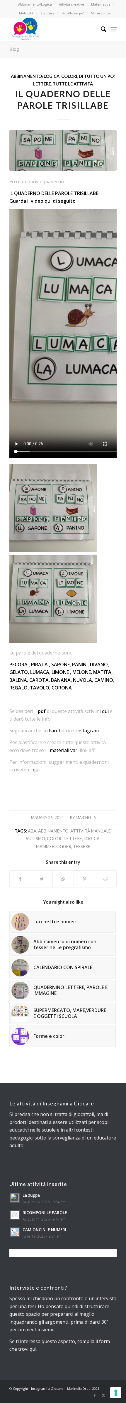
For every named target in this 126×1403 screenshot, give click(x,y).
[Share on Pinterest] (84, 879)
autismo (35, 838)
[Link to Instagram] (103, 1395)
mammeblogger (53, 846)
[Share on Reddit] (105, 879)
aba (32, 830)
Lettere (42, 83)
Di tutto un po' (96, 76)
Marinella (86, 817)
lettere (73, 838)
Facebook (59, 730)
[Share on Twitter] (41, 879)
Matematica (100, 4)
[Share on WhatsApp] (63, 879)
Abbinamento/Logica (35, 4)
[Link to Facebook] (94, 1395)
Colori (69, 76)
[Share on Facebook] (20, 879)
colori (55, 838)
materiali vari (64, 750)
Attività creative (71, 4)
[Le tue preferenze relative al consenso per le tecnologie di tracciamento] (115, 1392)
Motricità (26, 13)
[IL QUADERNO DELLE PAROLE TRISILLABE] (63, 150)
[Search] (100, 29)
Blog (14, 49)
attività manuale (90, 830)
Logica (92, 838)
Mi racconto (100, 13)
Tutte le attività (73, 83)
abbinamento (53, 830)
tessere (81, 846)
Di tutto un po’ (73, 13)
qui (105, 711)
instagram (87, 730)
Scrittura (47, 13)
